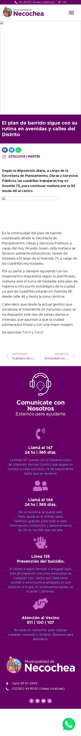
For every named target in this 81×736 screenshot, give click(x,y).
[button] (71, 12)
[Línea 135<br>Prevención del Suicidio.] (40, 542)
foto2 (38, 332)
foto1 (27, 332)
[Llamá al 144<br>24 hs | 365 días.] (40, 486)
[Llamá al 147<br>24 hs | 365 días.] (40, 434)
